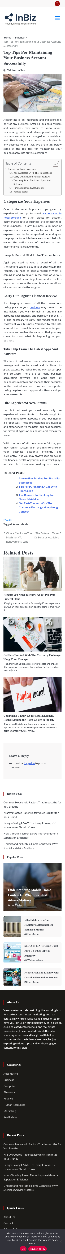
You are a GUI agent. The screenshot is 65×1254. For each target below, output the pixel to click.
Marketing (9, 1110)
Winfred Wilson (16, 70)
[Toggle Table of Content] (54, 164)
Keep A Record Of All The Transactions (33, 172)
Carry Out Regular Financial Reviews (32, 176)
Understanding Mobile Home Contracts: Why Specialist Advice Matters (29, 895)
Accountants (20, 524)
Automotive (10, 1073)
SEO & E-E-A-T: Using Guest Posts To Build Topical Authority (41, 950)
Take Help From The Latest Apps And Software (32, 182)
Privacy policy (37, 1248)
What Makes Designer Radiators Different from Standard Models (38, 925)
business (35, 307)
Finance (7, 520)
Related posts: (21, 191)
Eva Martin (16, 905)
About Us (9, 1216)
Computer (9, 1086)
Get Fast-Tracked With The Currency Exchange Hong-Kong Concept (38, 507)
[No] (60, 1241)
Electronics (10, 1092)
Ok (23, 1248)
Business (8, 1079)
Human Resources (14, 1104)
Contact (8, 1223)
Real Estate (10, 1117)
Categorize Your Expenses (22, 168)
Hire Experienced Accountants (29, 187)
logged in (29, 763)
